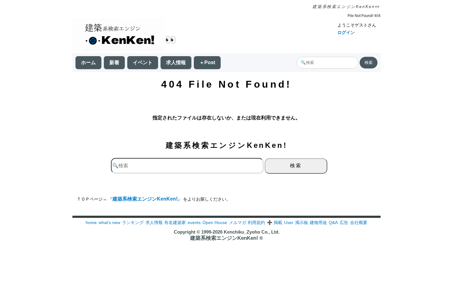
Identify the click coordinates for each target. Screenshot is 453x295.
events (194, 222)
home (91, 222)
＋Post (207, 62)
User (288, 222)
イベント (143, 62)
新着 (114, 62)
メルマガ (237, 222)
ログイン (346, 32)
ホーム (88, 62)
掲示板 (301, 222)
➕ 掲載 (274, 222)
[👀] (118, 35)
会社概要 (358, 222)
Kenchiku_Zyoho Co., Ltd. (252, 232)
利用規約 (256, 222)
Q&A (333, 222)
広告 (344, 222)
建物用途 (318, 222)
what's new (109, 222)
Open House (214, 222)
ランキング (133, 222)
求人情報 (176, 62)
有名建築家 (175, 222)
